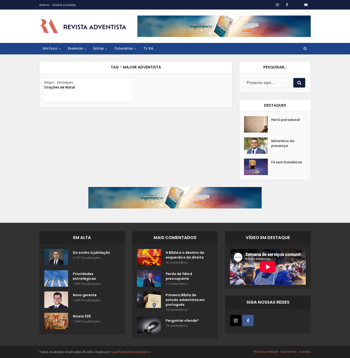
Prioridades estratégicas (84, 276)
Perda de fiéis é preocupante (179, 276)
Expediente (288, 351)
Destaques (65, 82)
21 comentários (177, 284)
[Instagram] (235, 320)
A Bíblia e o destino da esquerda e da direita (185, 255)
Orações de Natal (59, 87)
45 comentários (177, 262)
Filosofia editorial (265, 351)
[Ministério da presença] (257, 145)
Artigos (49, 82)
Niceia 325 (82, 316)
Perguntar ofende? (182, 320)
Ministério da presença (282, 143)
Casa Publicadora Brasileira (130, 352)
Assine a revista (63, 5)
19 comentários (177, 310)
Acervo (44, 5)
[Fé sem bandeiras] (257, 167)
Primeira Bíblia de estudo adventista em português (185, 300)
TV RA (148, 48)
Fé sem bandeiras (286, 162)
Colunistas (123, 48)
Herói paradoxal (285, 119)
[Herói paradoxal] (257, 124)
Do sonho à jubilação (91, 252)
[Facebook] (248, 320)
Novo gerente (85, 295)
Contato (305, 351)
